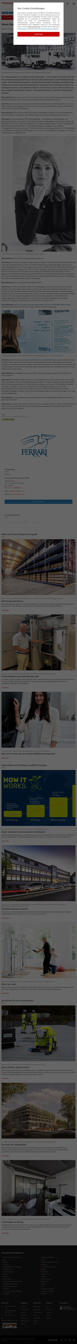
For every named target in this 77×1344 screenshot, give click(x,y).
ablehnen (25, 29)
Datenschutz (56, 39)
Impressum (49, 39)
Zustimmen (38, 34)
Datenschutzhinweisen (34, 26)
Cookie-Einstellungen (47, 29)
